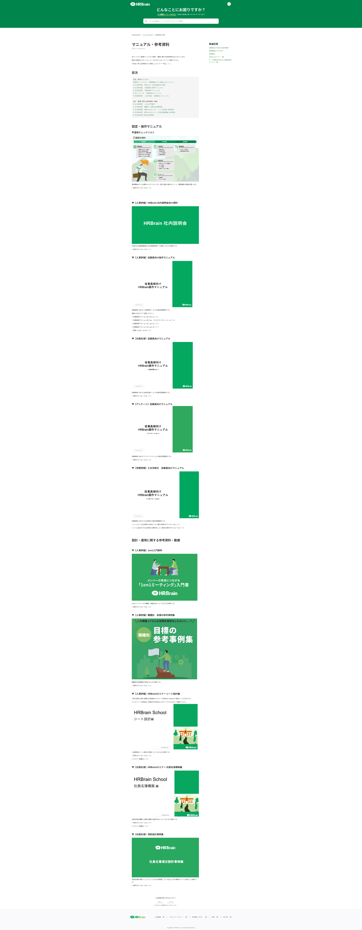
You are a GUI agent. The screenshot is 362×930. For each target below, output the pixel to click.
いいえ (171, 901)
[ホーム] (140, 5)
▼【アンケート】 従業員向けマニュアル (147, 93)
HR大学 (225, 917)
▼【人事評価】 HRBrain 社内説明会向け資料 (149, 85)
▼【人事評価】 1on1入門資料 (144, 104)
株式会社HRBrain (136, 34)
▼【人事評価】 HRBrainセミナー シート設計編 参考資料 (153, 109)
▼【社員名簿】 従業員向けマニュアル (146, 90)
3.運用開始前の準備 (160, 34)
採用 (213, 917)
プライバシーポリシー (176, 917)
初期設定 (212, 54)
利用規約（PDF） (197, 917)
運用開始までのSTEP (216, 51)
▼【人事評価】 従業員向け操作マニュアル (148, 88)
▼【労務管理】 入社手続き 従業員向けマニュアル (151, 96)
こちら (149, 188)
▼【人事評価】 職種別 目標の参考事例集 (147, 107)
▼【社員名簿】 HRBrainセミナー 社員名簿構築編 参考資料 (154, 112)
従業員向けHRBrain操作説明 (218, 48)
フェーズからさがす (148, 34)
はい (160, 901)
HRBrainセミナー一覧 (216, 57)
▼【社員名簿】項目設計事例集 (143, 115)
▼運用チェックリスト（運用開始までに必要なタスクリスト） (154, 82)
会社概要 (158, 917)
